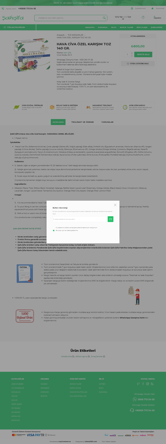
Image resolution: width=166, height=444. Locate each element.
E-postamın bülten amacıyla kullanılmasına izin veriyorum (76, 227)
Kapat (115, 205)
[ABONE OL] (110, 219)
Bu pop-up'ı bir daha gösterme (67, 230)
